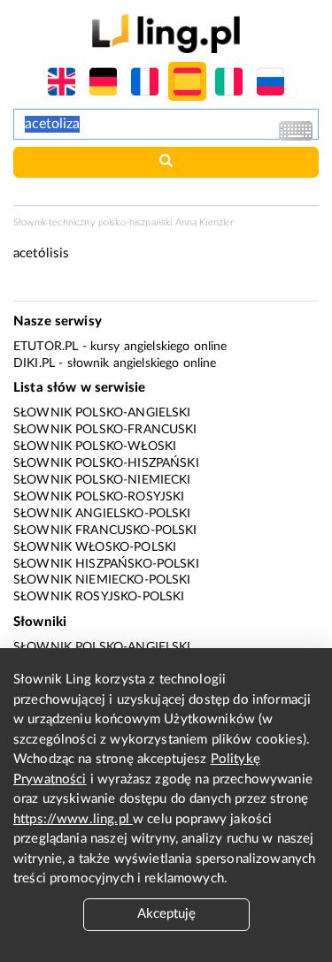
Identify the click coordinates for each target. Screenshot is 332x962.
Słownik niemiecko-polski (102, 580)
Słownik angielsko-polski (102, 514)
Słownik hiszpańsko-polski (106, 564)
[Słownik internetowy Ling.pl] (166, 33)
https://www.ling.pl (73, 819)
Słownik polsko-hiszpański (106, 463)
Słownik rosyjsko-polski (98, 597)
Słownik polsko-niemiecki (102, 480)
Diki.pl (34, 363)
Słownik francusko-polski (105, 530)
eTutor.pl (45, 346)
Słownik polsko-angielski (102, 413)
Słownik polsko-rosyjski (98, 497)
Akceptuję (166, 913)
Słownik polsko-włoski (94, 446)
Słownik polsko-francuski (105, 430)
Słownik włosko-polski (94, 547)
